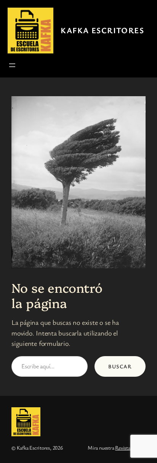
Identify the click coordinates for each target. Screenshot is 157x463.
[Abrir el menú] (12, 65)
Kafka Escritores (102, 30)
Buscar (120, 366)
